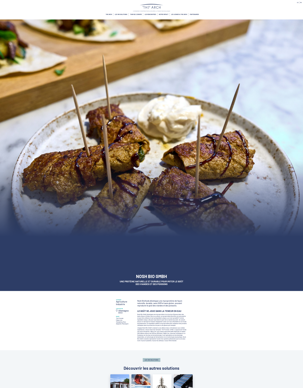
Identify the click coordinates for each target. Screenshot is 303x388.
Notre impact (163, 14)
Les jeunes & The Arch (179, 14)
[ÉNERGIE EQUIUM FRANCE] (162, 373)
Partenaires (194, 14)
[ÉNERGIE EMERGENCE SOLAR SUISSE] (141, 373)
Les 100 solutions (121, 14)
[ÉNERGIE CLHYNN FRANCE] (183, 373)
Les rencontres (150, 14)
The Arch (109, 14)
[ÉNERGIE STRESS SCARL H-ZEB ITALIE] (120, 373)
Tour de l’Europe (136, 14)
